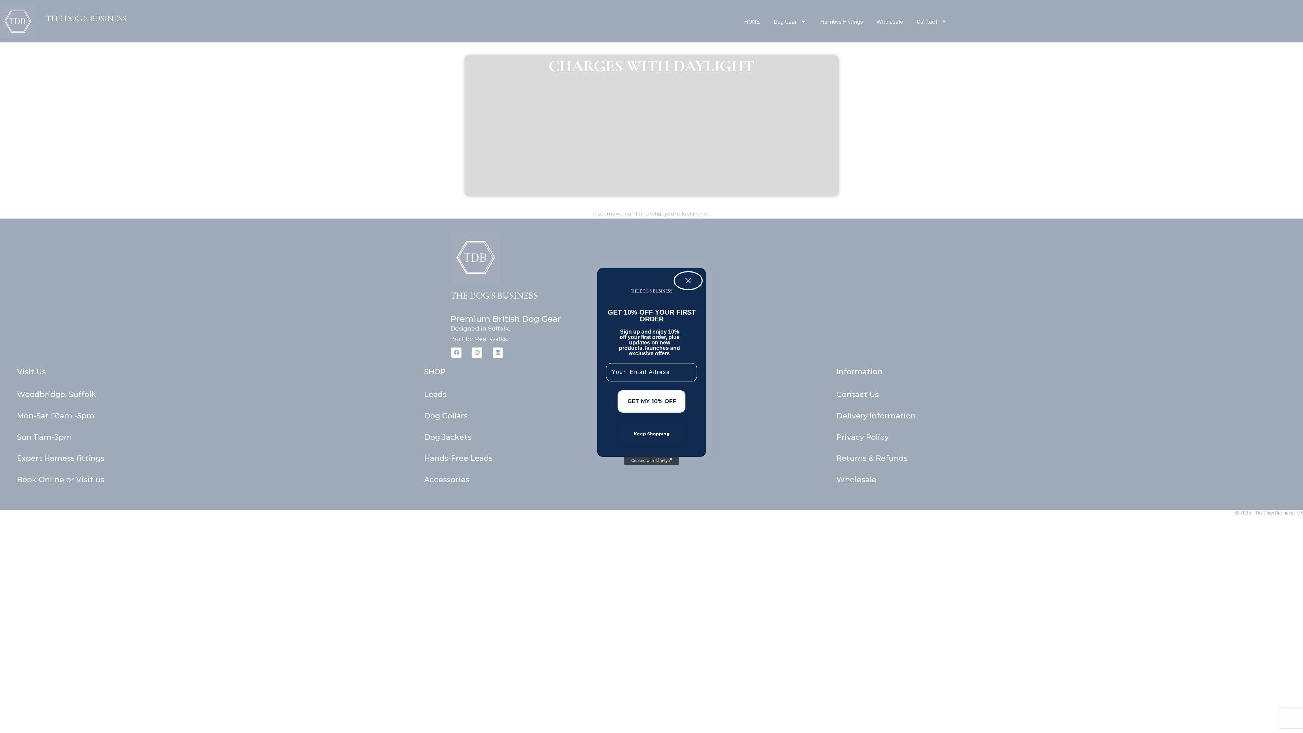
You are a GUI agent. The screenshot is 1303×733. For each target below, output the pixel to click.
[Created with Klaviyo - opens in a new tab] (651, 461)
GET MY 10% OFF (651, 401)
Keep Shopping (651, 433)
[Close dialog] (688, 280)
